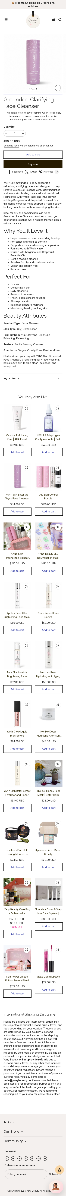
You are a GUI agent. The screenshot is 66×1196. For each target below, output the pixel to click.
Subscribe (55, 1174)
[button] (6, 19)
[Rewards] (59, 1169)
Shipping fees (11, 145)
